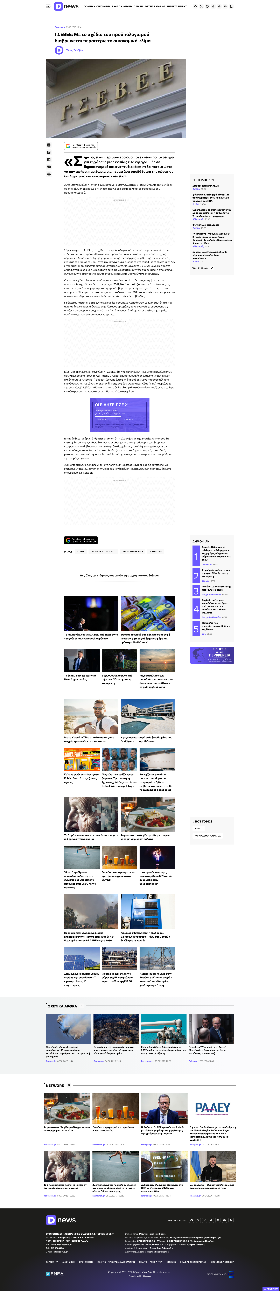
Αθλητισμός (198, 219)
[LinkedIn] (49, 159)
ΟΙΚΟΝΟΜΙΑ (103, 6)
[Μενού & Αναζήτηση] (48, 6)
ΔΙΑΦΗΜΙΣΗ (68, 1262)
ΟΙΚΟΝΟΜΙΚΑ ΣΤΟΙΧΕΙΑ (222, 1262)
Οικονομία (60, 27)
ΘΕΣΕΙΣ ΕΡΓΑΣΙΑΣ (155, 6)
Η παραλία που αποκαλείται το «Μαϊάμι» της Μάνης (216, 625)
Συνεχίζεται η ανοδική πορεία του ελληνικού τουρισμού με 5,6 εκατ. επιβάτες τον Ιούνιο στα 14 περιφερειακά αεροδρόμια (156, 782)
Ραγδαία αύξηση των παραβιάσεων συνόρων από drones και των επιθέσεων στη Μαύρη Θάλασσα (215, 606)
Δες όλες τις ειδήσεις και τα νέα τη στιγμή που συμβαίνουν (119, 575)
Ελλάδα (196, 189)
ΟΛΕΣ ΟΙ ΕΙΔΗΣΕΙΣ (177, 1220)
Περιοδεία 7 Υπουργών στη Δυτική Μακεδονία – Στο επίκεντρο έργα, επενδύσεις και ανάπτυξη (207, 1050)
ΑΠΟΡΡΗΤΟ (272, 1289)
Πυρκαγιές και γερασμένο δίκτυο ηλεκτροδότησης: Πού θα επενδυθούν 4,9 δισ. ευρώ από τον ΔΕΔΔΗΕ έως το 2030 (89, 936)
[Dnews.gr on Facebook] (195, 6)
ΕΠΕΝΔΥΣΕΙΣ (155, 551)
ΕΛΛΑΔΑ (117, 6)
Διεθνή (195, 204)
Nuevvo (147, 1276)
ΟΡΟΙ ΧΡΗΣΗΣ (86, 1262)
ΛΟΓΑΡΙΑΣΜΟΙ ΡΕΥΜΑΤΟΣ (208, 835)
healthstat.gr (50, 1144)
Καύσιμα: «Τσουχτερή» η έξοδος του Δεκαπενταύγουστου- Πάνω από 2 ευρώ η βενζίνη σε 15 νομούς (145, 936)
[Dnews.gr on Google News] (219, 6)
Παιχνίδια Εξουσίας (211, 594)
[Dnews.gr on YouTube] (225, 6)
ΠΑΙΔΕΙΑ (139, 6)
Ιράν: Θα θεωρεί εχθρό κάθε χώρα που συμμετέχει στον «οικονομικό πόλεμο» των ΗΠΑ (211, 197)
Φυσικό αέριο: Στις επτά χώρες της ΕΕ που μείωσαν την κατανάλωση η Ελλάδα (117, 977)
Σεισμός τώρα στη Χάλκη (205, 185)
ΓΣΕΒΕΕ (80, 551)
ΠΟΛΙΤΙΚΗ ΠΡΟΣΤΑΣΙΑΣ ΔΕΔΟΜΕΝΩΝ (116, 1262)
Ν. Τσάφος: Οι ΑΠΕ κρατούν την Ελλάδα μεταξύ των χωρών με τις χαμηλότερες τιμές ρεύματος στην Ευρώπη (162, 1130)
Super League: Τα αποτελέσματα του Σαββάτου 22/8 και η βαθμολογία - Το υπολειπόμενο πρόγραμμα (211, 212)
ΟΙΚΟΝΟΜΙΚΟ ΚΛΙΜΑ (132, 551)
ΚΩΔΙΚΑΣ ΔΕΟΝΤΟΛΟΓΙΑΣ (193, 1262)
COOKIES (171, 1262)
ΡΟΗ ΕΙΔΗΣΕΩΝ (203, 180)
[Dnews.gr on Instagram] (207, 6)
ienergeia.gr (146, 1144)
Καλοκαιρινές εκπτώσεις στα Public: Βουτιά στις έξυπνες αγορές (81, 778)
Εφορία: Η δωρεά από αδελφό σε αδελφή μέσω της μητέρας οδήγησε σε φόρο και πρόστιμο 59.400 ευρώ (145, 638)
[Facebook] (49, 145)
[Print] (49, 174)
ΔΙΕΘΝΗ (128, 6)
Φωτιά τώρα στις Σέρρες (205, 224)
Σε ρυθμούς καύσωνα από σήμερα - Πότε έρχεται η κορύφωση (117, 679)
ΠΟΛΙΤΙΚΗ (89, 6)
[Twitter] (49, 152)
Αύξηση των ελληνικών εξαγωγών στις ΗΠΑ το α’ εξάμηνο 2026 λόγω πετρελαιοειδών (162, 1187)
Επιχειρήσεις (147, 1061)
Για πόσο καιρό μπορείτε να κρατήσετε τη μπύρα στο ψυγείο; (118, 875)
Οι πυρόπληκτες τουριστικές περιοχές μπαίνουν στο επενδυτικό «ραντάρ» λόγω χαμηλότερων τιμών (114, 1050)
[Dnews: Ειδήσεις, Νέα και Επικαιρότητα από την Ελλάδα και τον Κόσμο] (66, 6)
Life (204, 634)
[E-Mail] (49, 167)
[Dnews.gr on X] (201, 6)
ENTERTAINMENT (177, 6)
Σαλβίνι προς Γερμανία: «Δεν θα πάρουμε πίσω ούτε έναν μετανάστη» (209, 254)
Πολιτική (193, 1061)
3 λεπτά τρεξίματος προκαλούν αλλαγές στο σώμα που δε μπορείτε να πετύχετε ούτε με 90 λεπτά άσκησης (80, 879)
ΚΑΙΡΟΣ (199, 828)
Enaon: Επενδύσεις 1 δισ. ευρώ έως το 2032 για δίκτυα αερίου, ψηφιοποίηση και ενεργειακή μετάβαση (163, 1050)
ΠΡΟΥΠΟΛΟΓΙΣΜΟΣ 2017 (103, 551)
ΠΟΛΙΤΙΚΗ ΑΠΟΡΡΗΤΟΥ (150, 1262)
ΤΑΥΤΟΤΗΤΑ (52, 1262)
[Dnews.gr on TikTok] (213, 6)
